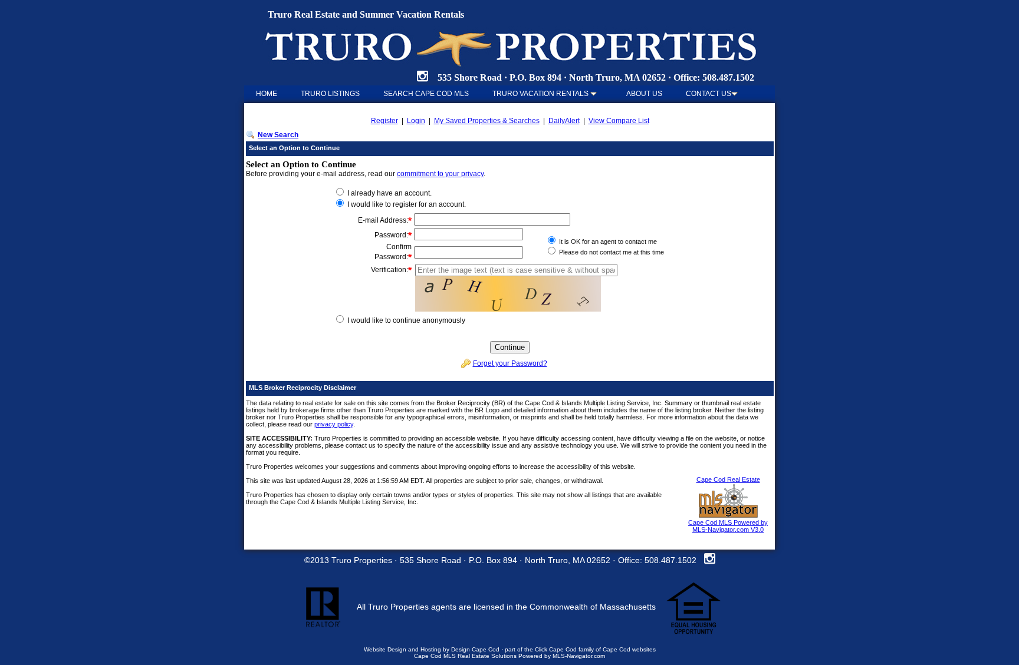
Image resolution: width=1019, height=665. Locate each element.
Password (390, 235)
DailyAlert (564, 121)
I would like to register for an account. (406, 204)
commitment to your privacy (440, 174)
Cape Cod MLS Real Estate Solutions (465, 656)
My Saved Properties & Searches (487, 121)
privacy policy (333, 424)
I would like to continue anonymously (405, 320)
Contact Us (708, 94)
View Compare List (619, 121)
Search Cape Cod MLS (426, 94)
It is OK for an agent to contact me (607, 241)
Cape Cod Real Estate (728, 479)
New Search (278, 135)
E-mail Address (382, 220)
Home (266, 94)
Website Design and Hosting (402, 649)
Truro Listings (330, 94)
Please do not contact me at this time (610, 252)
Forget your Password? (510, 363)
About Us (644, 94)
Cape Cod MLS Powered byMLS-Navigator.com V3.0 (728, 526)
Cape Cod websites (629, 649)
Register (384, 121)
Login (416, 121)
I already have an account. (389, 193)
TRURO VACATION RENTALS (541, 94)
